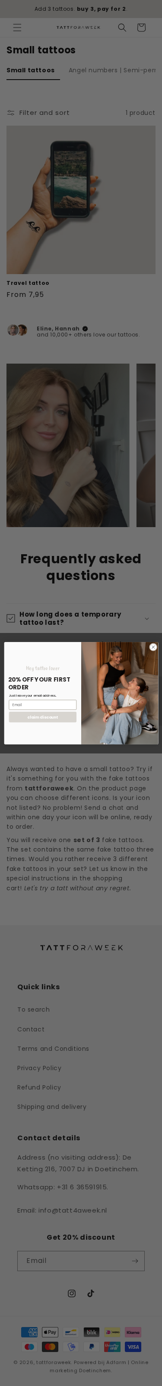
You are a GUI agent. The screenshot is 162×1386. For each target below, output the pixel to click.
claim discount (42, 716)
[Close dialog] (152, 646)
